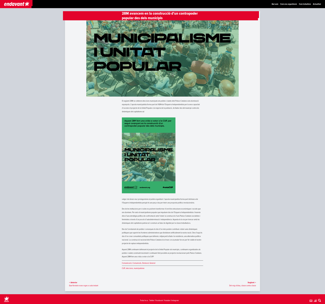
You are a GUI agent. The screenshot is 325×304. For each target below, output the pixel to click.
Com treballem (305, 4)
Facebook (159, 300)
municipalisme (139, 268)
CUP (123, 268)
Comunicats (137, 263)
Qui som (275, 4)
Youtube (167, 300)
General (152, 263)
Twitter (151, 300)
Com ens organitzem (288, 4)
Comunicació (127, 263)
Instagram (175, 300)
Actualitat (317, 4)
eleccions (129, 268)
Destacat (145, 263)
